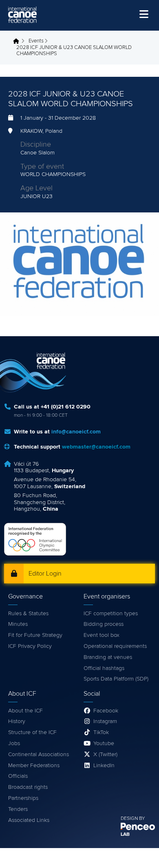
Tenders (18, 809)
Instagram (105, 721)
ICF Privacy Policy (30, 646)
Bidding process (104, 624)
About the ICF (25, 711)
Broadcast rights (28, 787)
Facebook (105, 711)
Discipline (35, 144)
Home (18, 41)
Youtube (103, 743)
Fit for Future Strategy (35, 635)
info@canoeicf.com (76, 432)
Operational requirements (115, 646)
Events (36, 41)
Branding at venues (108, 657)
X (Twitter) (105, 754)
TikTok (101, 732)
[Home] (22, 15)
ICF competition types (111, 613)
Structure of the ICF (32, 732)
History (16, 721)
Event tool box (101, 635)
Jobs (14, 743)
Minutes (18, 624)
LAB (125, 834)
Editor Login (45, 573)
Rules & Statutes (28, 613)
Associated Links (28, 820)
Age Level (36, 188)
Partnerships (23, 798)
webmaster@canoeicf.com (96, 447)
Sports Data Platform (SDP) (116, 679)
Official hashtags (104, 668)
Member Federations (34, 765)
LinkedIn (104, 765)
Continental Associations (38, 754)
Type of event (42, 166)
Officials (18, 776)
